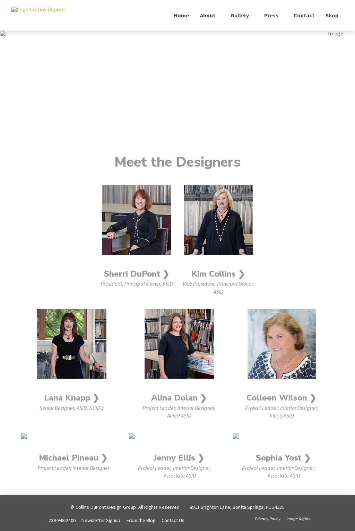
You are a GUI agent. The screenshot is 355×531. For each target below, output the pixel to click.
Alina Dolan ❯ (179, 397)
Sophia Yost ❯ (283, 457)
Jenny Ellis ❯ (179, 457)
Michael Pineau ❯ (73, 457)
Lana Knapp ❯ (71, 397)
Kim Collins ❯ (218, 273)
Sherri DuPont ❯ (137, 273)
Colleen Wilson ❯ (281, 397)
